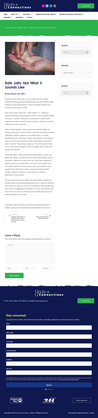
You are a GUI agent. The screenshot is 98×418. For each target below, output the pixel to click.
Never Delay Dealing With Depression (42, 218)
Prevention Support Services (46, 14)
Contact (30, 17)
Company (9, 359)
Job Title (9, 368)
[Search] (87, 52)
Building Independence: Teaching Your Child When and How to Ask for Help (17, 218)
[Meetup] (54, 6)
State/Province (11, 350)
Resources (26, 14)
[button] (86, 5)
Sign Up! (49, 385)
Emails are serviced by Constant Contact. (69, 379)
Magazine (7, 17)
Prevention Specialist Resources (71, 14)
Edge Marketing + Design (86, 413)
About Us (14, 14)
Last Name (9, 341)
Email (8, 323)
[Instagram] (43, 6)
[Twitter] (47, 6)
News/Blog (19, 17)
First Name (9, 332)
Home (5, 14)
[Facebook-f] (51, 6)
